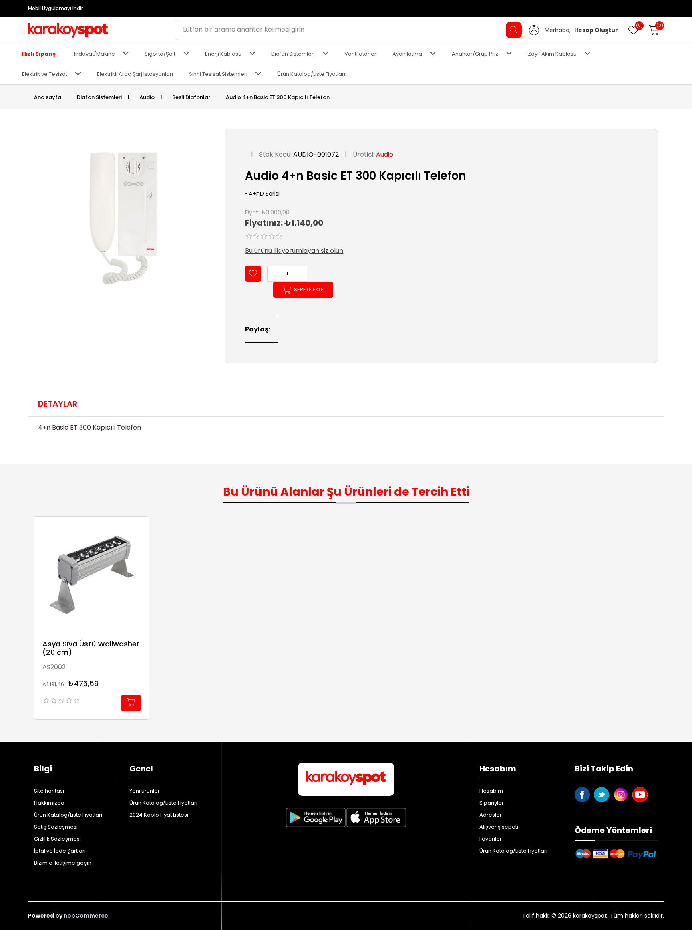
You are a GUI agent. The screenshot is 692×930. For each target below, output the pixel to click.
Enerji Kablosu (223, 54)
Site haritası (49, 791)
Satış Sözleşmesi (56, 827)
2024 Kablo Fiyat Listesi (158, 815)
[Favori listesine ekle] (253, 274)
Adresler (490, 815)
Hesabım (491, 791)
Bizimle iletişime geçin (62, 863)
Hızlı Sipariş (39, 54)
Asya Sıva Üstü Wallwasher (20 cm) (90, 648)
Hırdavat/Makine (93, 54)
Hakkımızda (49, 803)
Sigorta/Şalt (160, 54)
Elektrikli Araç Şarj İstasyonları (135, 74)
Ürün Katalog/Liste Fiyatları (311, 74)
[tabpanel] (346, 430)
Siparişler (491, 803)
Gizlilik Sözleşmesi (57, 839)
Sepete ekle (309, 289)
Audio (384, 154)
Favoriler (490, 839)
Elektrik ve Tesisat (44, 74)
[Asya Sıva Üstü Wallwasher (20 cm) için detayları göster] (91, 574)
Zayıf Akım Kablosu (552, 54)
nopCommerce (86, 916)
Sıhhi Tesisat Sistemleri (218, 74)
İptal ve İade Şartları (60, 851)
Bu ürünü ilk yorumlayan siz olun (294, 250)
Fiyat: (252, 212)
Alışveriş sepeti (498, 827)
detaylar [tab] (57, 404)
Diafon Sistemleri (293, 54)
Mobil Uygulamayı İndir (55, 8)
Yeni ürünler (144, 791)
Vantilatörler (360, 54)
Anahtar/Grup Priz (475, 54)
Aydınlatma (407, 54)
